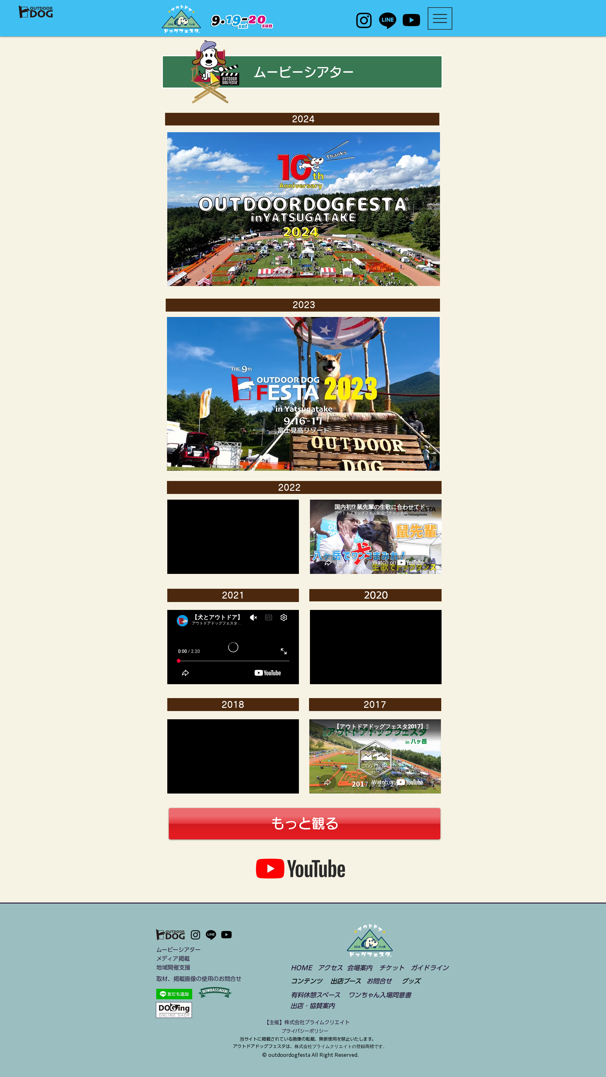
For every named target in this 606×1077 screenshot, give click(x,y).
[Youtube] (411, 20)
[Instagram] (364, 20)
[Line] (387, 20)
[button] (440, 18)
